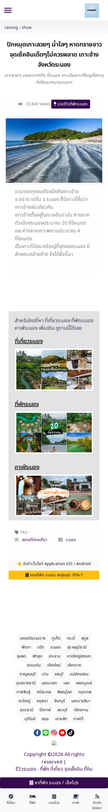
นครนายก (49, 683)
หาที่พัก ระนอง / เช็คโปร (56, 782)
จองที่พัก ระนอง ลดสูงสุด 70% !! (56, 575)
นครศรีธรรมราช (33, 638)
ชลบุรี (59, 674)
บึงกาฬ (45, 710)
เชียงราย (74, 665)
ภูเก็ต (56, 638)
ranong (11, 28)
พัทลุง (37, 656)
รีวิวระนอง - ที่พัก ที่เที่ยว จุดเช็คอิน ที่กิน (54, 769)
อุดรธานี (26, 710)
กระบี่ (71, 638)
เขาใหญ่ (24, 701)
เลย (66, 683)
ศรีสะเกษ (44, 692)
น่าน (45, 674)
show (27, 28)
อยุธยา (42, 701)
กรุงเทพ (85, 692)
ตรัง (40, 647)
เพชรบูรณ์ (84, 683)
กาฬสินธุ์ (23, 692)
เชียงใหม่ (54, 665)
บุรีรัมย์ (29, 719)
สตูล (84, 638)
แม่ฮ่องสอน (79, 674)
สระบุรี (62, 710)
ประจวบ (55, 656)
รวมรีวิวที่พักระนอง (72, 104)
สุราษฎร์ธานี (76, 647)
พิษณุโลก (64, 692)
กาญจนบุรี (28, 674)
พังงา (26, 647)
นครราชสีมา (80, 701)
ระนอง (55, 647)
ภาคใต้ (78, 719)
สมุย (45, 719)
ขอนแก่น (34, 665)
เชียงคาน (81, 710)
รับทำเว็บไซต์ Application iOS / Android (56, 564)
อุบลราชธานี (25, 683)
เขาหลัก (61, 719)
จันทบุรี (59, 701)
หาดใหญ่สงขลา (79, 656)
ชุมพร (21, 656)
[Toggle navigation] (8, 11)
